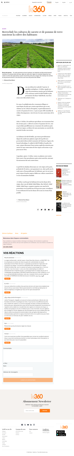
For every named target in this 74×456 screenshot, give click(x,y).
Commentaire (7, 348)
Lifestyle (66, 15)
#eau (16, 233)
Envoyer (45, 410)
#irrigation (24, 233)
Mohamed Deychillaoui (9, 80)
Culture (44, 15)
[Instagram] (34, 425)
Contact (30, 432)
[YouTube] (28, 425)
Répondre (7, 278)
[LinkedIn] (31, 425)
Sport (55, 15)
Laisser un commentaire (28, 380)
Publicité (17, 432)
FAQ (30, 431)
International (37, 15)
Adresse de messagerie (10, 372)
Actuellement (5, 15)
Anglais (63, 2)
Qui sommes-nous (19, 431)
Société (30, 15)
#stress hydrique (7, 233)
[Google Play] (61, 434)
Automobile (4, 441)
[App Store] (60, 431)
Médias (50, 15)
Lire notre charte (8, 246)
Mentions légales (46, 432)
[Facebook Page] (22, 425)
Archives (17, 434)
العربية (70, 2)
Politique (18, 15)
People (59, 15)
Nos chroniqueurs (5, 446)
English (56, 2)
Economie (24, 15)
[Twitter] (25, 425)
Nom (4, 366)
